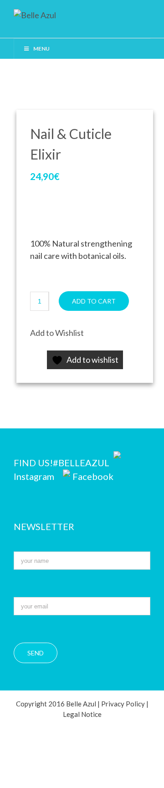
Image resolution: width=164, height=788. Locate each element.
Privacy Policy (123, 704)
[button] (57, 333)
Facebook (92, 476)
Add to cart (94, 301)
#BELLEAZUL (82, 462)
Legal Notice (82, 714)
